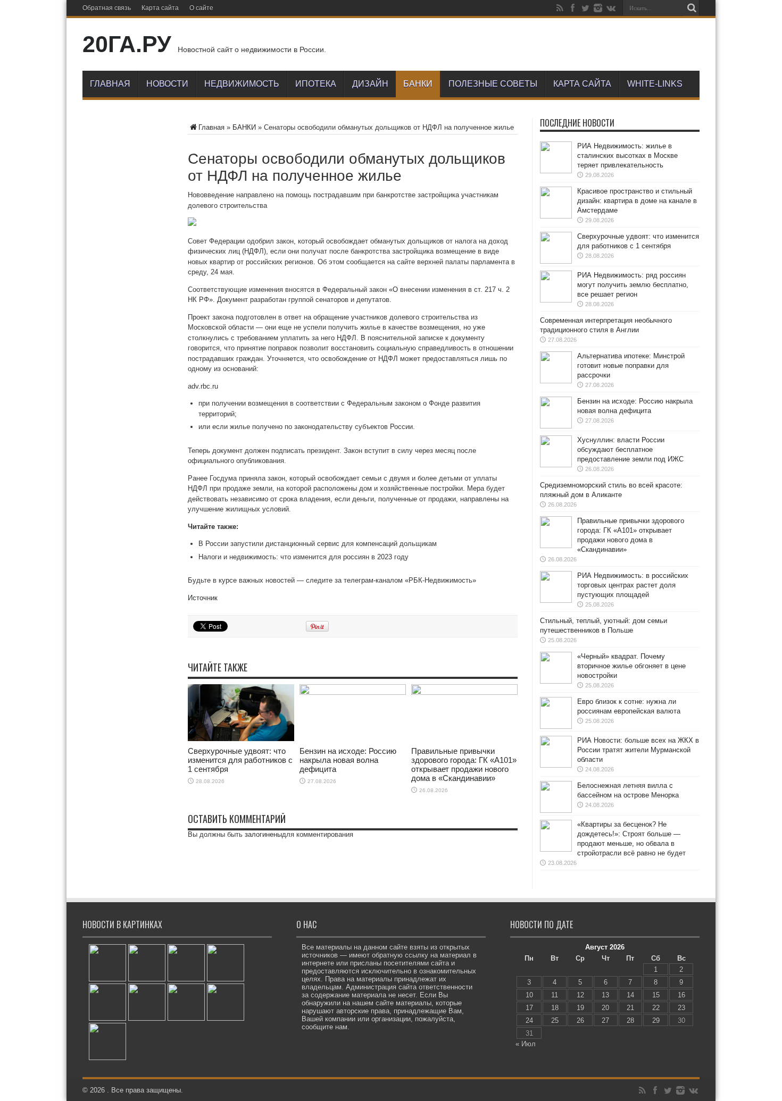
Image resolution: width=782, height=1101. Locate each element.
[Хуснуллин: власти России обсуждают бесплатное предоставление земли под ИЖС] (186, 1002)
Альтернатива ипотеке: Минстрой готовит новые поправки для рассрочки (631, 365)
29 (656, 1020)
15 (656, 995)
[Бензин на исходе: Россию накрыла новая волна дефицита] (146, 1002)
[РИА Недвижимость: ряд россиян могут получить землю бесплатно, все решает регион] (225, 962)
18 (555, 1008)
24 (529, 1020)
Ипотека (315, 83)
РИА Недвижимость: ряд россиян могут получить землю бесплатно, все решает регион (632, 284)
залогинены (263, 834)
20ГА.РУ (126, 44)
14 (630, 995)
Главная (110, 83)
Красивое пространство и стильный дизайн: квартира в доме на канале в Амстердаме (637, 200)
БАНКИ (417, 83)
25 (555, 1020)
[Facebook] (572, 8)
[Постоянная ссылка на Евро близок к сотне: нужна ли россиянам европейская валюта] (556, 726)
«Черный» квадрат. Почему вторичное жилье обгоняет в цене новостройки (631, 665)
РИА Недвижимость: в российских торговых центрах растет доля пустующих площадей (632, 585)
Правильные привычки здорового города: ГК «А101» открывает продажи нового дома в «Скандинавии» (464, 764)
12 (580, 995)
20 (605, 1008)
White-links (655, 83)
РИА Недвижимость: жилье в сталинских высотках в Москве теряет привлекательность (627, 155)
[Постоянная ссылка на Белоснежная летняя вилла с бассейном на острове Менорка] (556, 810)
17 (529, 1008)
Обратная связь (106, 8)
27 (605, 1020)
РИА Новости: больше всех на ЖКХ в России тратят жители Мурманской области (638, 749)
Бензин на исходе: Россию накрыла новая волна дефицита (348, 760)
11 (554, 995)
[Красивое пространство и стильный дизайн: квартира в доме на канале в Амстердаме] (146, 962)
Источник (203, 598)
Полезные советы (492, 83)
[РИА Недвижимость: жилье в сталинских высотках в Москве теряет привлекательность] (107, 962)
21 (630, 1008)
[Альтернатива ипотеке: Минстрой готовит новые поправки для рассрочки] (107, 1002)
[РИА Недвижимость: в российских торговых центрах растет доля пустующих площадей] (107, 1041)
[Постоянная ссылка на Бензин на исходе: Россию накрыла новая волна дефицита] (353, 692)
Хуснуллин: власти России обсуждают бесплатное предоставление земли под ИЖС (630, 449)
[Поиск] (692, 8)
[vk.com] (610, 8)
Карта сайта (160, 8)
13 (605, 995)
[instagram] (598, 8)
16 (681, 995)
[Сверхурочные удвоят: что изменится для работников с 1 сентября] (186, 962)
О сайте (201, 8)
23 (681, 1008)
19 (580, 1008)
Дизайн (370, 83)
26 (580, 1020)
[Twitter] (585, 8)
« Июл (525, 1044)
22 (656, 1008)
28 (630, 1020)
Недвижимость (241, 83)
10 (529, 995)
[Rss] (559, 8)
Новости (167, 83)
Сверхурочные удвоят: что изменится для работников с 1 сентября (240, 760)
